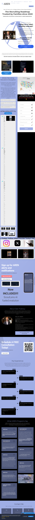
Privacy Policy (3, 517)
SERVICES (30, 1)
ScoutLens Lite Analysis (6, 73)
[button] (14, 100)
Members (30, 6)
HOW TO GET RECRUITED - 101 (18, 1)
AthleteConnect (26, 1)
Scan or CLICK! (5, 353)
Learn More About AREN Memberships (24, 333)
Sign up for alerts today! (7, 276)
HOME (12, 1)
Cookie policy (4, 516)
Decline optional (25, 516)
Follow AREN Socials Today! (15, 238)
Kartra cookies (7, 516)
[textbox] (8, 413)
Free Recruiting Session (7, 279)
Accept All (31, 516)
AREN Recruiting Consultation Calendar (26, 46)
